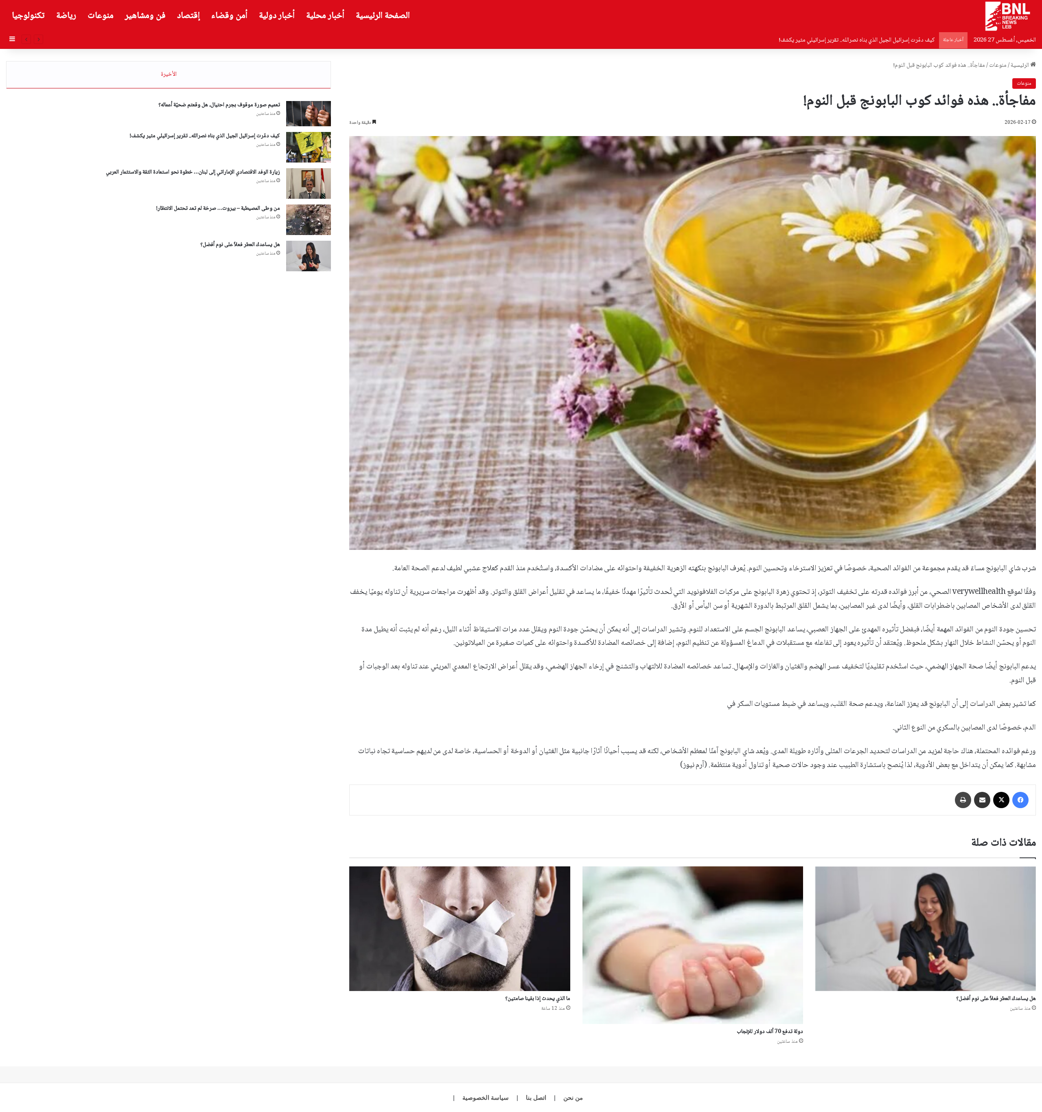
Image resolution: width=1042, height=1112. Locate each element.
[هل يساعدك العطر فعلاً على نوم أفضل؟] (925, 928)
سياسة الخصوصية (485, 1097)
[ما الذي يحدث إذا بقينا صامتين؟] (459, 928)
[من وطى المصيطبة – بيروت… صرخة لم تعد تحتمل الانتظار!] (308, 219)
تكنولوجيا (28, 16)
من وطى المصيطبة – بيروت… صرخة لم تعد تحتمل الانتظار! (218, 208)
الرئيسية (1020, 65)
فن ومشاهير (145, 16)
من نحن (573, 1097)
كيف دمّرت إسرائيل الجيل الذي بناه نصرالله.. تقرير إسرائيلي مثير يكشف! (205, 136)
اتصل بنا (536, 1097)
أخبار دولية (277, 16)
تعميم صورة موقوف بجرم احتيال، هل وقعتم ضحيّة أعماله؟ (219, 105)
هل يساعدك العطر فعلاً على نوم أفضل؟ (996, 999)
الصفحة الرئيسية (383, 16)
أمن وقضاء (229, 16)
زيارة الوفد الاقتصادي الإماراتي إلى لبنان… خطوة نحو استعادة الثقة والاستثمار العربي (841, 40)
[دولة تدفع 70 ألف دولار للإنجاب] (692, 945)
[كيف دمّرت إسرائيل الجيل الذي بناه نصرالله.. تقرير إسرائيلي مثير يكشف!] (308, 147)
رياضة (66, 16)
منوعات (101, 16)
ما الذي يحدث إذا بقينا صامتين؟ (537, 999)
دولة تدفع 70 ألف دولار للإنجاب (770, 1032)
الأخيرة (169, 74)
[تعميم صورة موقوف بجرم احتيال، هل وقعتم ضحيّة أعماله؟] (308, 113)
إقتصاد (188, 16)
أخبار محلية (325, 16)
